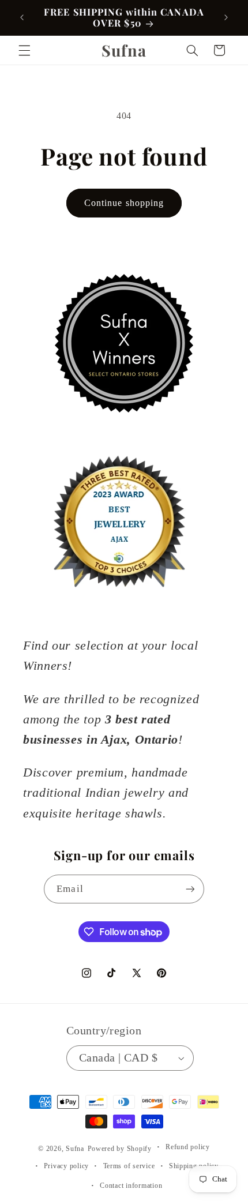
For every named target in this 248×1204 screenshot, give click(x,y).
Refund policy (188, 1146)
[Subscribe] (189, 889)
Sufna (75, 1148)
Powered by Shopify (120, 1148)
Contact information (131, 1185)
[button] (24, 50)
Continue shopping (124, 203)
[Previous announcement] (22, 17)
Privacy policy (66, 1165)
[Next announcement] (226, 17)
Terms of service (129, 1165)
